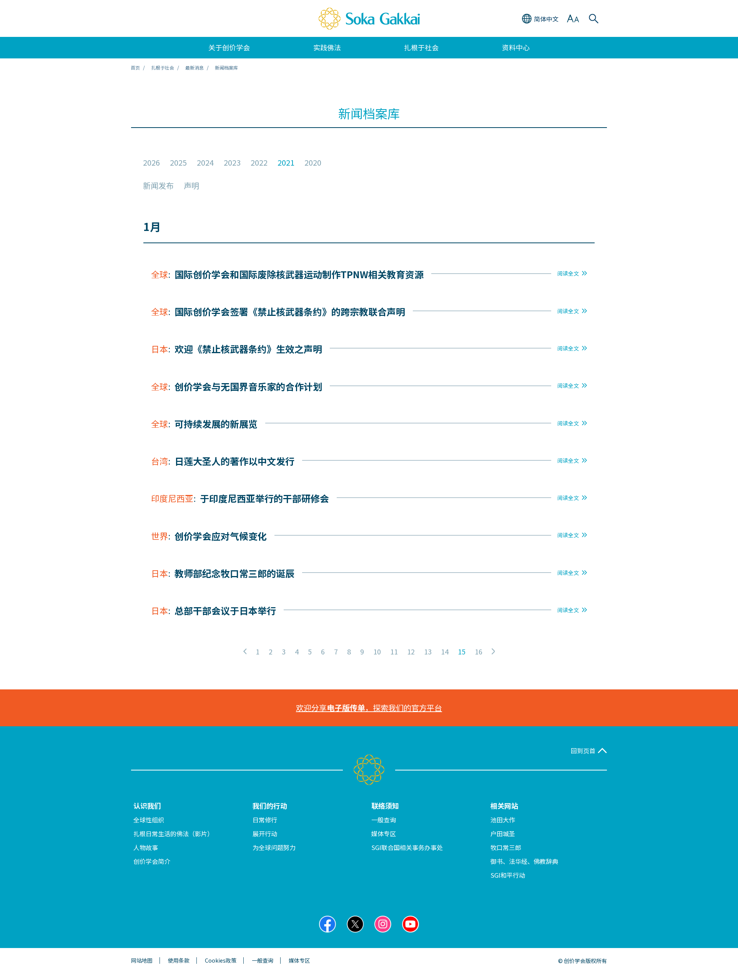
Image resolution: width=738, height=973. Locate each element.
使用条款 (178, 960)
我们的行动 (270, 805)
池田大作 (502, 819)
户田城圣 (502, 833)
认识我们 (147, 805)
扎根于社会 (162, 67)
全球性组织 (148, 819)
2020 (312, 162)
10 (377, 651)
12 (411, 651)
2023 (232, 162)
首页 (135, 67)
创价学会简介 (151, 861)
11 (394, 651)
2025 (178, 162)
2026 (151, 162)
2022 (259, 162)
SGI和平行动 (507, 875)
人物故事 (145, 847)
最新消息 (194, 67)
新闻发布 (158, 185)
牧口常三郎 (505, 847)
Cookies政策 (220, 960)
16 (478, 651)
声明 (191, 185)
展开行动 (265, 833)
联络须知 (385, 805)
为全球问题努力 (274, 847)
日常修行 (265, 819)
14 (445, 651)
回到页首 (583, 750)
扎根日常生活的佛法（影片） (173, 833)
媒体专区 (383, 833)
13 (428, 651)
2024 (205, 162)
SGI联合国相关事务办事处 (407, 847)
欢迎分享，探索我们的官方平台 (369, 707)
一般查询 (383, 819)
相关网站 (504, 805)
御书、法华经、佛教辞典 (524, 861)
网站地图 (142, 960)
